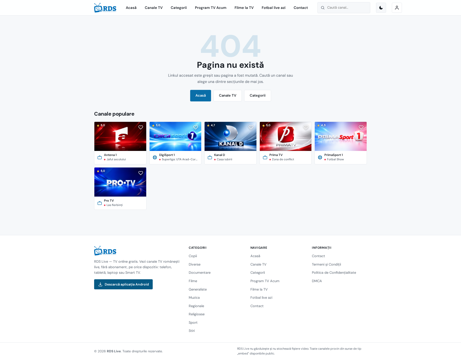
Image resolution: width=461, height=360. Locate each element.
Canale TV (154, 7)
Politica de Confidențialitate (334, 272)
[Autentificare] (397, 8)
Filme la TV (244, 7)
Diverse (194, 264)
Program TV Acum (210, 7)
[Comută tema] (381, 8)
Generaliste (198, 289)
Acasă (131, 7)
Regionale (196, 306)
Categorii (179, 7)
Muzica (194, 297)
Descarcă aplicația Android (127, 284)
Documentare (200, 272)
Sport (193, 322)
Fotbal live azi (273, 7)
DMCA (317, 281)
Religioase (197, 314)
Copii (193, 256)
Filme (193, 281)
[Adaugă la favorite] (141, 127)
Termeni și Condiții (326, 264)
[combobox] (343, 7)
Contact (301, 7)
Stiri (192, 331)
